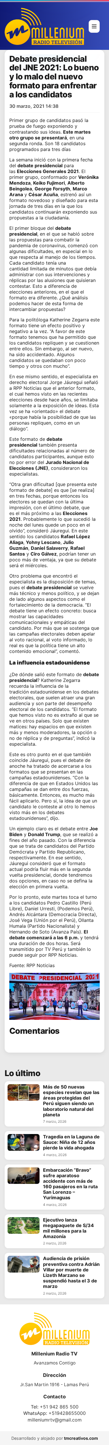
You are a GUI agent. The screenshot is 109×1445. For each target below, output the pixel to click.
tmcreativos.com (81, 1438)
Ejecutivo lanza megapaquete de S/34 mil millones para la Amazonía (68, 1228)
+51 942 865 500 (59, 1407)
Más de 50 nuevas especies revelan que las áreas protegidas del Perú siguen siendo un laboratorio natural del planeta (71, 1101)
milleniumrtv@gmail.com (55, 1420)
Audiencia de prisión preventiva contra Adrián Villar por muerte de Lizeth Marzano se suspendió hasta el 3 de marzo (71, 1272)
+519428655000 (67, 1413)
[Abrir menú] (94, 26)
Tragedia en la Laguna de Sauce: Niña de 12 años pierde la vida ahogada (71, 1142)
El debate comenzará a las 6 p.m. (48, 934)
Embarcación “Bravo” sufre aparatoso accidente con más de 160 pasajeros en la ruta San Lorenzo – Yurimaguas (70, 1184)
